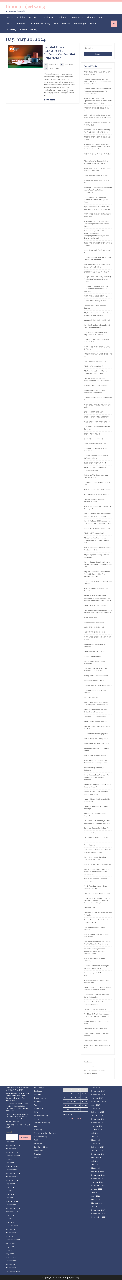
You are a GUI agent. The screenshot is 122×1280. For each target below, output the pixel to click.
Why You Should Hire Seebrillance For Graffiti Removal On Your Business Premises (97, 574)
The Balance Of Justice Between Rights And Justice (96, 995)
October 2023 (12, 1212)
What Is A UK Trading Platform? (95, 605)
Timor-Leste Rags (90, 833)
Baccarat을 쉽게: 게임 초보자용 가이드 (97, 320)
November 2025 (13, 1149)
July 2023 (10, 1215)
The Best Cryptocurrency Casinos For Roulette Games (96, 340)
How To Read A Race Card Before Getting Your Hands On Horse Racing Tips (98, 564)
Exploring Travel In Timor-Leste (95, 1028)
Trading (37, 1154)
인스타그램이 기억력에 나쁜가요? (95, 439)
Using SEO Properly (91, 697)
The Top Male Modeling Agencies (96, 734)
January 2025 (12, 1170)
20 (65, 1105)
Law (56, 23)
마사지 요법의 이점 (90, 617)
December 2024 (13, 1173)
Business (48, 17)
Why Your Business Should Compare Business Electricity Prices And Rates (98, 611)
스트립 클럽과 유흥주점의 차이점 (95, 463)
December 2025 (13, 1145)
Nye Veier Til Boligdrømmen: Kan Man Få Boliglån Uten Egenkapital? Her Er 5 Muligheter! (97, 146)
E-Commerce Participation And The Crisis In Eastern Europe (97, 851)
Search (98, 54)
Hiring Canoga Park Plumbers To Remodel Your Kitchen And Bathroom (96, 777)
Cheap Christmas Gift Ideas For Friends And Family (96, 793)
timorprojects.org (25, 6)
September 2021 (13, 1271)
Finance (91, 17)
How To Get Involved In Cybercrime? (98, 864)
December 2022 (13, 1229)
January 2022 (12, 1261)
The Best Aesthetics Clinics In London (98, 685)
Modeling (38, 1129)
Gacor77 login (89, 1066)
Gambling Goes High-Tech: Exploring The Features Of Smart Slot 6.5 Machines (98, 288)
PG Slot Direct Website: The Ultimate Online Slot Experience (59, 52)
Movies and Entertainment (45, 1133)
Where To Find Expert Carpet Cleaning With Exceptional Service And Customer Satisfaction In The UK (98, 598)
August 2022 (11, 1243)
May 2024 (10, 1194)
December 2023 (13, 1208)
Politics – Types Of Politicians (95, 1009)
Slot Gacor (88, 1062)
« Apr (71, 1118)
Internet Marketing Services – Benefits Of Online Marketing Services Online (95, 951)
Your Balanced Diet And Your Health (97, 893)
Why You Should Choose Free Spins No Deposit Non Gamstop (97, 314)
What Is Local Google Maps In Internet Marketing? (95, 469)
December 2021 (12, 1264)
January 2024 (12, 1205)
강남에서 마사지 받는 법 (92, 434)
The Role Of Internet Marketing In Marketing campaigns (96, 967)
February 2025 (12, 1166)
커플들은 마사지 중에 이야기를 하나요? (97, 422)
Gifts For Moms (89, 908)
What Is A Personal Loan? (93, 366)
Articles (21, 17)
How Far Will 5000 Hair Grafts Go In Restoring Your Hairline (97, 265)
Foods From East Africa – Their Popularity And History (95, 887)
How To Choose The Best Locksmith (97, 489)
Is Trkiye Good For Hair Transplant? (97, 494)
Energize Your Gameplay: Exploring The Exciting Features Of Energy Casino (97, 279)
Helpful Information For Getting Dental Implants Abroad (95, 391)
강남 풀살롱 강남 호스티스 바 (94, 622)
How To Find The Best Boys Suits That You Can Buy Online (98, 548)
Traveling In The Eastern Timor (95, 1040)
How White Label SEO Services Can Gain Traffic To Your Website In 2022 (97, 522)
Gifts (10, 23)
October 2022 (12, 1236)
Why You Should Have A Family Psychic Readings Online (95, 372)
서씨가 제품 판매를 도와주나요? (95, 443)
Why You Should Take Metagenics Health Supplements (97, 727)
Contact (33, 17)
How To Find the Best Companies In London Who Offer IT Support (97, 515)
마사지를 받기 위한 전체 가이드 (94, 627)
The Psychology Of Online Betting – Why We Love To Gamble (97, 333)
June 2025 (10, 1159)
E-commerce (76, 17)
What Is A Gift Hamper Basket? (95, 722)
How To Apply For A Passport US (96, 738)
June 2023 (10, 1219)
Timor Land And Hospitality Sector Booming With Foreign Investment (97, 822)
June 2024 (10, 1191)
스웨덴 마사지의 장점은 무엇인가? (95, 361)
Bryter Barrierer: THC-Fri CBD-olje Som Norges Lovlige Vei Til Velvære (97, 208)
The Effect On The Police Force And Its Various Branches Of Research (97, 1015)
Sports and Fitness (42, 1147)
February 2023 (12, 1226)
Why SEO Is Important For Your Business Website (95, 500)
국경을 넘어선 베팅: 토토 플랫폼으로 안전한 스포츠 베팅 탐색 (97, 169)
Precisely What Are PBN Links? (95, 651)
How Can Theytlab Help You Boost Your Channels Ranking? (97, 326)
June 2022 (10, 1250)
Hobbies (21, 23)
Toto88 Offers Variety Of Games (96, 301)
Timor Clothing (89, 845)
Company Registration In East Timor (97, 828)
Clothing (61, 17)
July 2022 (10, 1247)
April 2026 (10, 1142)
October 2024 (12, 1180)
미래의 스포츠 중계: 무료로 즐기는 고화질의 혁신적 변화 (18, 1088)
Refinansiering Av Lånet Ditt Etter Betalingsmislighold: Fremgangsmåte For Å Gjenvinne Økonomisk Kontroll (96, 234)
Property (11, 29)
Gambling (38, 1108)
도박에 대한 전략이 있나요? (93, 412)
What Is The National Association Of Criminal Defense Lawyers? (97, 988)
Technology (80, 23)
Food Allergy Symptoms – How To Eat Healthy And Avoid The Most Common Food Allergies (97, 900)
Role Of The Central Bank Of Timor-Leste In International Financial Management (97, 871)
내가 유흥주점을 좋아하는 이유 (94, 632)
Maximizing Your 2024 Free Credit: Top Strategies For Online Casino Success (97, 223)
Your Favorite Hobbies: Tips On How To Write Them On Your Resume (97, 942)
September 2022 (13, 1240)
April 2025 (10, 1163)
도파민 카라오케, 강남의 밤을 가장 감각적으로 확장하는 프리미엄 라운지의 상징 (98, 116)
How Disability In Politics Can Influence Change (94, 1003)
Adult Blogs (39, 1087)
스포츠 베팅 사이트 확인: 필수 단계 (96, 175)
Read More (49, 100)
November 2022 (13, 1233)
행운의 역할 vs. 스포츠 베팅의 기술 (96, 296)
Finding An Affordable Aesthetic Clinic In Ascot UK (96, 476)
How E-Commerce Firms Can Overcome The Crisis (95, 858)
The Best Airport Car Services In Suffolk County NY (96, 457)
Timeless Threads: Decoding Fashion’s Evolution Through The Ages (96, 199)
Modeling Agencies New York (95, 717)
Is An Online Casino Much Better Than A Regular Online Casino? (96, 703)
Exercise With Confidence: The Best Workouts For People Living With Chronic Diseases (97, 91)
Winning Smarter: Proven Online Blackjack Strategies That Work (96, 162)
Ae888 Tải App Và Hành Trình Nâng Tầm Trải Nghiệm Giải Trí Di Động (97, 131)
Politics (66, 23)
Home (10, 17)
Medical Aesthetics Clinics (94, 680)
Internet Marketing (40, 23)
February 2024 (12, 1201)
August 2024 (11, 1184)
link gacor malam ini (91, 1073)
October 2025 (12, 1152)
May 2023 (10, 1222)
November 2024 (13, 1177)
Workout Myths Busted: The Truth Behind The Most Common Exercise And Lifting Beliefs (97, 81)
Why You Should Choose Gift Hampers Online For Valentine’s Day (97, 379)
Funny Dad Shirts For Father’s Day (96, 743)
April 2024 (10, 1198)
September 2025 (13, 1156)
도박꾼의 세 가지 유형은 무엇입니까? (96, 417)
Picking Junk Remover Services (96, 675)
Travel (93, 23)
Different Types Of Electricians (95, 385)
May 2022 (10, 1254)
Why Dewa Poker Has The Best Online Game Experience (95, 710)
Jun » (78, 1118)
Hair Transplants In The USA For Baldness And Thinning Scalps (95, 761)
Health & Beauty (28, 29)
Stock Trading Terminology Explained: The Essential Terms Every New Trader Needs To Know (98, 100)
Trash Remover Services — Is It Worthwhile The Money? (95, 669)
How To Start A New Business (95, 755)
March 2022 (11, 1257)
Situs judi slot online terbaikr (94, 1071)
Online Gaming (40, 1136)
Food (101, 17)
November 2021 (12, 1268)
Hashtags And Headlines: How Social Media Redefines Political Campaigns (98, 189)
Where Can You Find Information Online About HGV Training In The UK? (96, 540)
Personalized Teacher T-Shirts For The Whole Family (97, 921)
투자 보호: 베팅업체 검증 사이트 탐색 (96, 272)
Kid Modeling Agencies (93, 656)
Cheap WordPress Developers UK (97, 528)
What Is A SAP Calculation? (94, 533)
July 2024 (10, 1187)
